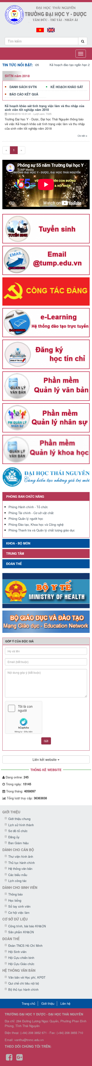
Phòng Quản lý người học (25, 518)
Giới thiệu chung (19, 818)
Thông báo (15, 894)
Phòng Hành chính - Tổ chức (28, 507)
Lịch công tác (17, 880)
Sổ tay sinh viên (19, 906)
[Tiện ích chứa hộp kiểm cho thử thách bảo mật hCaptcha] (46, 717)
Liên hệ (65, 1003)
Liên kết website (45, 759)
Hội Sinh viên (17, 951)
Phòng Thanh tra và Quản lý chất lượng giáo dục (41, 530)
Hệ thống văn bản (20, 868)
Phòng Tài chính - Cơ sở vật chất (31, 513)
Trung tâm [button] (15, 553)
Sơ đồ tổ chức (18, 831)
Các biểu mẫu (17, 874)
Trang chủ (28, 1003)
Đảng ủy (14, 837)
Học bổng (14, 900)
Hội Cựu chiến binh (21, 957)
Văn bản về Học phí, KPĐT (27, 977)
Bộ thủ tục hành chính (23, 989)
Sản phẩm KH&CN (21, 932)
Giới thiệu (47, 1003)
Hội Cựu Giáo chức (21, 964)
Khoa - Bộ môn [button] (18, 543)
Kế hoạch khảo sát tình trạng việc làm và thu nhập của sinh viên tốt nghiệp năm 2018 (44, 108)
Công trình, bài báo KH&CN (27, 926)
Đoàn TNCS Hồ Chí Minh (25, 945)
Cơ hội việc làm (18, 912)
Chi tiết (82, 135)
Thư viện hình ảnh (20, 856)
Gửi (46, 741)
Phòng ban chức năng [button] (25, 496)
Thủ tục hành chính (21, 862)
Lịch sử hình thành (21, 825)
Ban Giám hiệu (18, 843)
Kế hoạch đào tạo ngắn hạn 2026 (63, 64)
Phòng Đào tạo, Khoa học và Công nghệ (35, 524)
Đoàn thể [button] (14, 563)
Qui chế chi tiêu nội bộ (23, 983)
